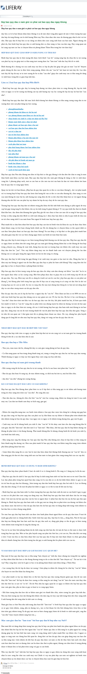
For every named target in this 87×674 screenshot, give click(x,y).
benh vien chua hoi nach (18, 166)
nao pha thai (13, 154)
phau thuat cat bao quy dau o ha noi (23, 125)
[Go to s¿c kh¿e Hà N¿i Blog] (11, 8)
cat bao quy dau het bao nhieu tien (22, 128)
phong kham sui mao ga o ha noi (21, 157)
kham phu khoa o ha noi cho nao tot (23, 138)
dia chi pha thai (14, 151)
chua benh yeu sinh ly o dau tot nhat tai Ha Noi (27, 119)
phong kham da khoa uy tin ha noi (22, 112)
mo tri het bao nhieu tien (18, 135)
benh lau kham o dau (17, 163)
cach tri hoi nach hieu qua (19, 170)
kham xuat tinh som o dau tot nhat (22, 122)
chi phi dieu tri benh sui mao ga (21, 160)
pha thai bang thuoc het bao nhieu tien (24, 147)
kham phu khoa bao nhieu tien (21, 141)
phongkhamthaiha (15, 109)
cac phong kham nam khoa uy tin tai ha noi (26, 115)
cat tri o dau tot (14, 131)
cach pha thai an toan (17, 144)
